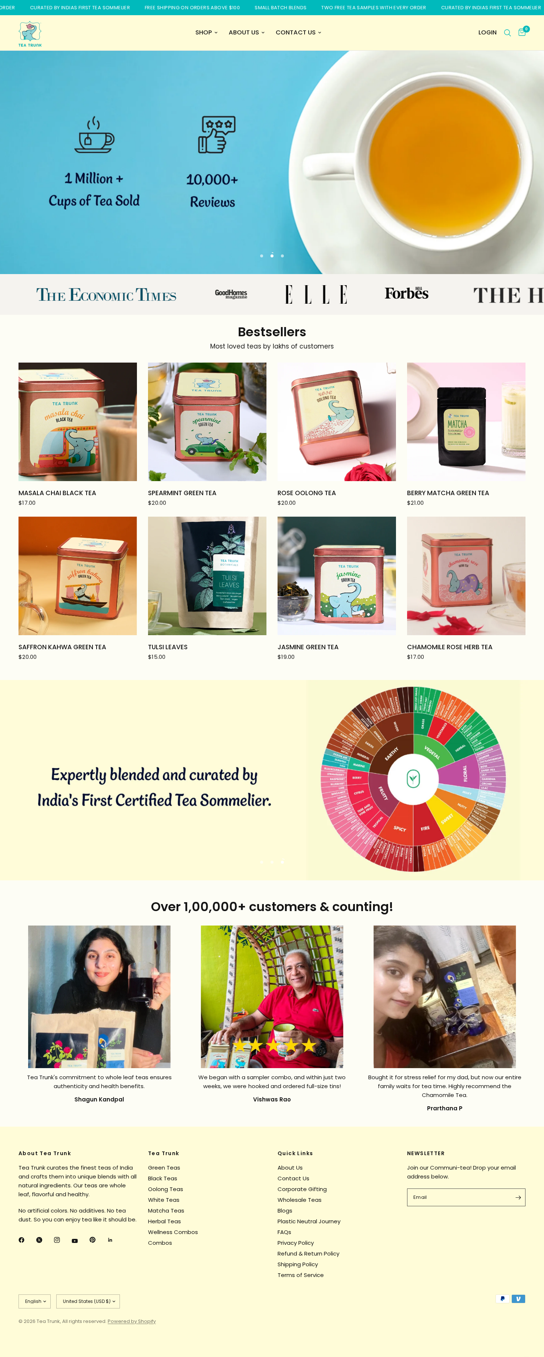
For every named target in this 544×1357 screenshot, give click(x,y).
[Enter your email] (518, 1197)
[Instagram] (62, 1240)
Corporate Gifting (302, 1189)
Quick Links (295, 1153)
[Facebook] (27, 1240)
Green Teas (164, 1167)
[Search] (507, 32)
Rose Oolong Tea (307, 493)
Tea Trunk (163, 1153)
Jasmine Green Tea (308, 647)
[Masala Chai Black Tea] (78, 422)
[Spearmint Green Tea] (207, 422)
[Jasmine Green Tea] (337, 576)
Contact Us (296, 32)
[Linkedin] (115, 1240)
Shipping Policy (298, 1264)
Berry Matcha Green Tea (448, 493)
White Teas (163, 1200)
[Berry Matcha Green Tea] (466, 422)
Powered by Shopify (132, 1321)
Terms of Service (301, 1275)
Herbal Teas (164, 1221)
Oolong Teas (165, 1189)
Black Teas (162, 1178)
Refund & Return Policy (308, 1253)
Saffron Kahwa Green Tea (62, 647)
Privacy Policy (296, 1243)
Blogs (285, 1210)
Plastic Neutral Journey (309, 1221)
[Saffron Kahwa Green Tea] (78, 576)
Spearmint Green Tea (182, 493)
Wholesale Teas (300, 1200)
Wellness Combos (173, 1232)
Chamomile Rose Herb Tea (450, 647)
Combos (160, 1243)
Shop (203, 32)
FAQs (284, 1232)
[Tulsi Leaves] (207, 576)
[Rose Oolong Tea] (337, 422)
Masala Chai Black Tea (57, 493)
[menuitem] (206, 32)
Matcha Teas (166, 1210)
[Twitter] (44, 1240)
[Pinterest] (98, 1239)
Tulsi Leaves (168, 647)
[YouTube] (80, 1241)
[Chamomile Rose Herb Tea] (466, 576)
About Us (244, 32)
